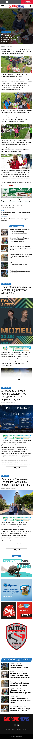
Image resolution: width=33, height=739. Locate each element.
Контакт (25, 730)
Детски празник (17, 205)
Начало (8, 730)
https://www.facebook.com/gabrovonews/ (15, 201)
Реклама (19, 730)
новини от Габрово (8, 207)
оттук (11, 185)
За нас (13, 730)
